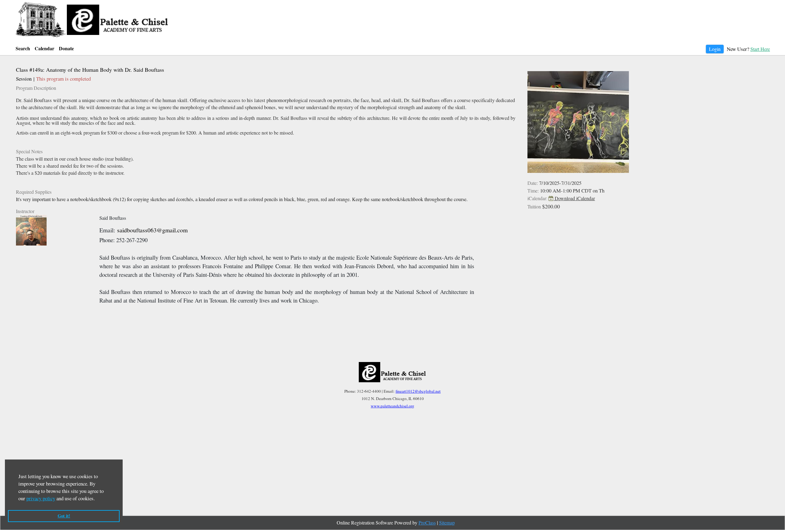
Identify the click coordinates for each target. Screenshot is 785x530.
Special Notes (29, 151)
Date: (532, 183)
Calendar (44, 48)
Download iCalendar (574, 198)
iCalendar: (537, 198)
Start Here (760, 49)
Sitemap (447, 522)
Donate (66, 48)
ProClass (427, 522)
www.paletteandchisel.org (392, 406)
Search (23, 48)
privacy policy (40, 498)
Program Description (36, 88)
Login (715, 49)
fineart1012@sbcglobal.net (418, 391)
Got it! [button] (64, 516)
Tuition (534, 206)
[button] (97, 499)
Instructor (25, 211)
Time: (533, 190)
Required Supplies (34, 192)
